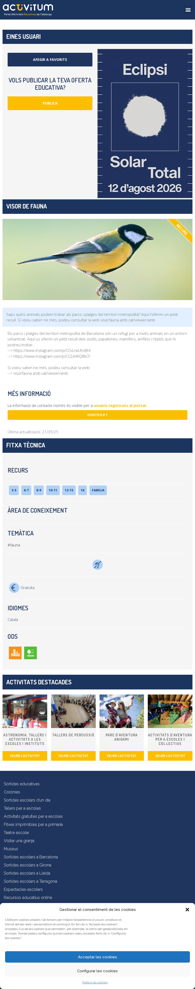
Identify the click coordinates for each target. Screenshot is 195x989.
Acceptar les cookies (97, 957)
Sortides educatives (22, 784)
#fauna (14, 544)
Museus (11, 848)
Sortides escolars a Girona (27, 865)
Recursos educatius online (28, 897)
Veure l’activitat (25, 756)
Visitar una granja (19, 840)
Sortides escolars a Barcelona (31, 857)
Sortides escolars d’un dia (27, 800)
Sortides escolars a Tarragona (30, 881)
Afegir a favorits (50, 59)
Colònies (12, 792)
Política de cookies (95, 982)
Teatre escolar (16, 832)
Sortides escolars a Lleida (27, 873)
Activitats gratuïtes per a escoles (33, 816)
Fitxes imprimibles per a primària (33, 824)
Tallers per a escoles (22, 808)
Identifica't (97, 415)
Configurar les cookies (97, 971)
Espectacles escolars (23, 889)
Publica (50, 103)
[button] (187, 909)
